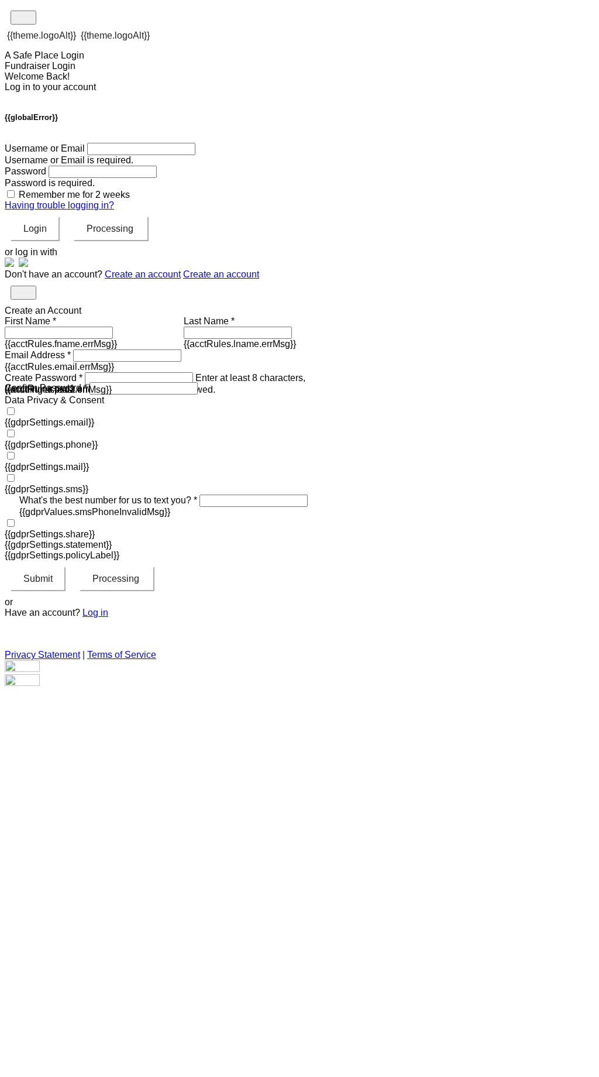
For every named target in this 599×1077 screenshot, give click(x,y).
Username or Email (45, 148)
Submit (38, 579)
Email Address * (38, 355)
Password (25, 171)
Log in (95, 613)
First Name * (30, 321)
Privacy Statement (42, 655)
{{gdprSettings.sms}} (46, 489)
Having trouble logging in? (59, 205)
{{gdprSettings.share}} (50, 534)
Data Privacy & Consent (54, 400)
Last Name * (209, 321)
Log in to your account (50, 87)
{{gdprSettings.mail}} (47, 467)
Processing (111, 229)
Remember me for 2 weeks (74, 195)
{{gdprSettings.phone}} (51, 445)
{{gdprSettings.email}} (49, 422)
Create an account (143, 274)
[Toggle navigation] (23, 18)
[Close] (23, 293)
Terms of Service (121, 655)
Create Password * (43, 378)
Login (35, 229)
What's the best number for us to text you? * (108, 500)
